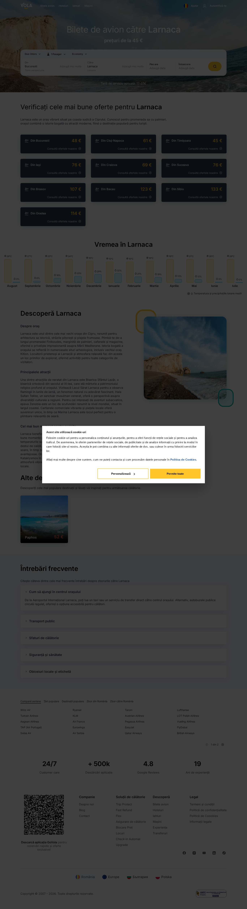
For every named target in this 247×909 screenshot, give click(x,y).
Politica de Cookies (183, 459)
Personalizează (121, 473)
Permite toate (175, 473)
